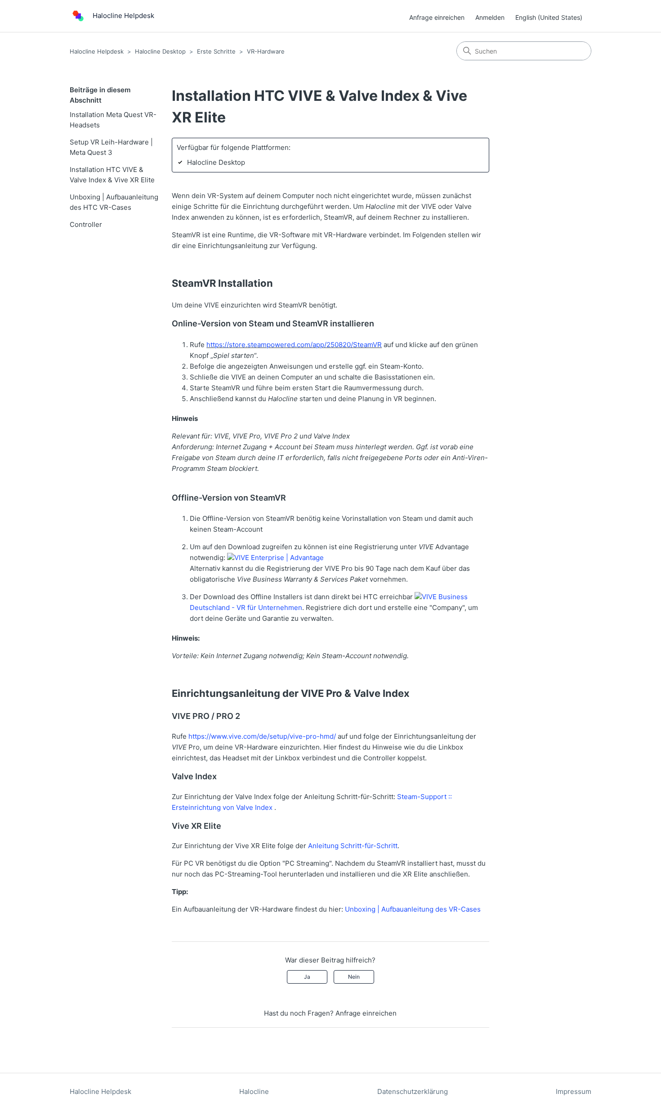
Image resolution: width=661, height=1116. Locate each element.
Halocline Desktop (160, 51)
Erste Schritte (216, 51)
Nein (354, 976)
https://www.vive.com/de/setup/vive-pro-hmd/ (262, 736)
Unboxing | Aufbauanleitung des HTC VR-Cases (114, 202)
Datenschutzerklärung (412, 1091)
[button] (275, 557)
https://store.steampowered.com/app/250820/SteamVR (294, 344)
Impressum (573, 1091)
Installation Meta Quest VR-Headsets (113, 119)
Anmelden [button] (490, 17)
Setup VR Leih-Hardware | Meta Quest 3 (111, 147)
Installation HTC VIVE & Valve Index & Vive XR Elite (112, 174)
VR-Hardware (266, 51)
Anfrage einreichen (436, 17)
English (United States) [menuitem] (548, 17)
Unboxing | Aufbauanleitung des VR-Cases (413, 909)
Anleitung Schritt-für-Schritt (352, 845)
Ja (307, 976)
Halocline (254, 1091)
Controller (86, 224)
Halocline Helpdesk (97, 51)
